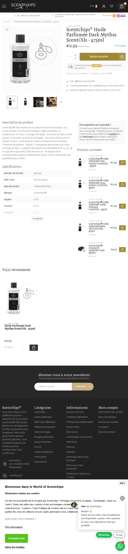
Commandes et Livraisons (79, 437)
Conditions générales (77, 417)
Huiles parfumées (43, 417)
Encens (38, 447)
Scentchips (39, 412)
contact (113, 134)
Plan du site (72, 432)
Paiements (71, 442)
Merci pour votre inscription (74, 467)
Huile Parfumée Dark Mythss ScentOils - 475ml (36, 22)
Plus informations (14, 527)
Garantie (70, 452)
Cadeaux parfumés (43, 452)
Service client (72, 427)
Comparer (103, 427)
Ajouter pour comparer (77, 74)
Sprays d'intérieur (43, 442)
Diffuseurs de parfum (44, 427)
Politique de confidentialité (79, 422)
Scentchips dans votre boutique (77, 459)
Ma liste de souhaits (108, 422)
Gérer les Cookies (15, 547)
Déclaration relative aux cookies (78, 475)
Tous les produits (106, 432)
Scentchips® (73, 26)
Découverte (40, 462)
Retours (70, 447)
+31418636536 (15, 475)
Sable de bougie (42, 432)
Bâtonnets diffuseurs (44, 422)
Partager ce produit (100, 74)
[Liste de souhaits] (111, 6)
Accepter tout (16, 538)
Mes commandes (107, 417)
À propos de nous (75, 412)
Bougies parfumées (44, 437)
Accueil (5, 22)
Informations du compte (110, 412)
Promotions (40, 457)
